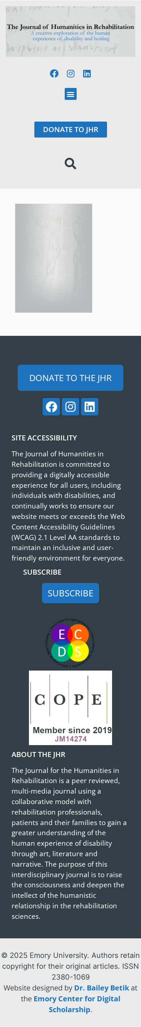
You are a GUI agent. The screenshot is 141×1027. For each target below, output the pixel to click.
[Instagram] (70, 73)
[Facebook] (54, 73)
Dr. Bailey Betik (101, 988)
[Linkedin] (87, 73)
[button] (71, 94)
